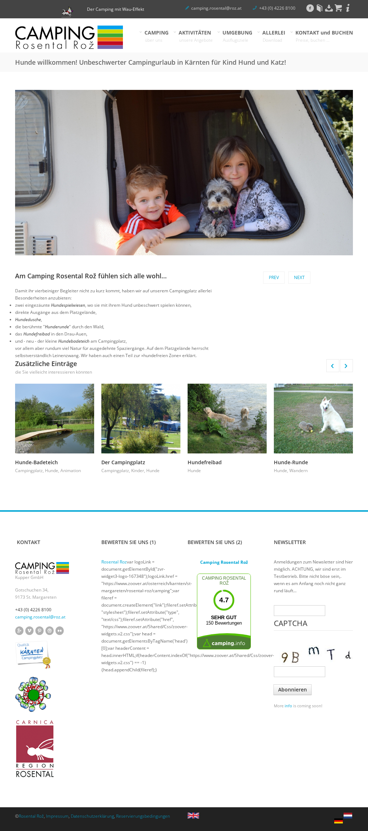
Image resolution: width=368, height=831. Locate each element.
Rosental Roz (114, 562)
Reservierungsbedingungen (143, 816)
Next (299, 277)
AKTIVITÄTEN (196, 36)
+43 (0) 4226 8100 (277, 8)
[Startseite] (69, 37)
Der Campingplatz (123, 462)
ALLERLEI (274, 36)
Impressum (57, 816)
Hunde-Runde (291, 462)
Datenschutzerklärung (92, 816)
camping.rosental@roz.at (216, 8)
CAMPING (157, 36)
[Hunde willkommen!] (348, 818)
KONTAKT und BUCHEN (324, 36)
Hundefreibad (205, 462)
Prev (274, 277)
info (288, 705)
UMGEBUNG (237, 36)
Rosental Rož (31, 816)
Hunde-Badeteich (36, 462)
